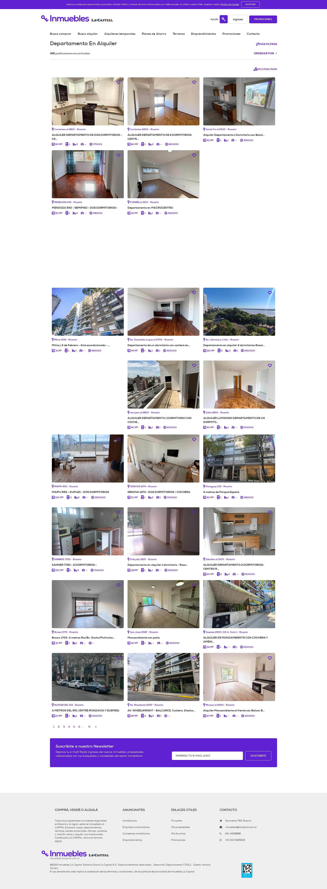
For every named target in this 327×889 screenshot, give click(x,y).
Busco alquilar (88, 34)
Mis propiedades (180, 827)
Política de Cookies (230, 4)
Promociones (263, 19)
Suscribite (258, 755)
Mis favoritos (178, 833)
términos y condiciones (119, 871)
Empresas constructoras (136, 827)
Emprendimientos (203, 34)
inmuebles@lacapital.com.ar (241, 827)
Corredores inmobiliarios (136, 833)
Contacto (253, 34)
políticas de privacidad (154, 871)
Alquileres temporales (119, 34)
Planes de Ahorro (154, 34)
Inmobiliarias (130, 820)
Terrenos (179, 34)
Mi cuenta (176, 820)
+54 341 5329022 (235, 840)
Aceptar (250, 4)
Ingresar (238, 19)
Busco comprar (60, 34)
